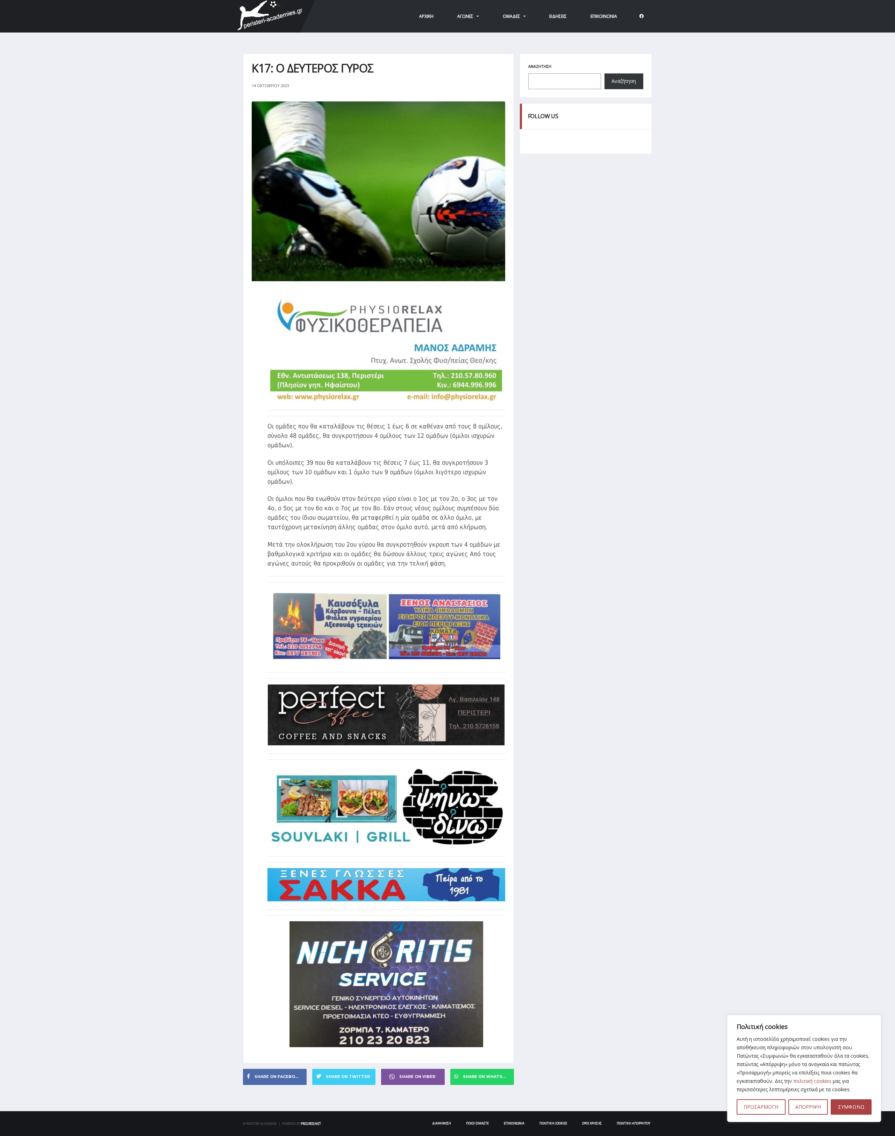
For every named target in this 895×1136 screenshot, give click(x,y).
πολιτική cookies (812, 1081)
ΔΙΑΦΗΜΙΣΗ (441, 1123)
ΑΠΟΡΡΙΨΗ (808, 1106)
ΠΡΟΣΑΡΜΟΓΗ (761, 1106)
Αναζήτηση (539, 66)
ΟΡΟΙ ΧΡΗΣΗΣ (592, 1123)
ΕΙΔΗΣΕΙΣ (558, 16)
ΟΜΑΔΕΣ (511, 16)
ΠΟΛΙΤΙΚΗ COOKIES (553, 1123)
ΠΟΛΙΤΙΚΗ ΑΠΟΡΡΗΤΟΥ (633, 1123)
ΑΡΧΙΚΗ (426, 16)
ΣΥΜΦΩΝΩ (851, 1106)
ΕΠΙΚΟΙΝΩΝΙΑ (603, 16)
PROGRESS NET (311, 1123)
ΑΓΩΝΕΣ (465, 16)
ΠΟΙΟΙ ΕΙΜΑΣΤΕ (477, 1123)
